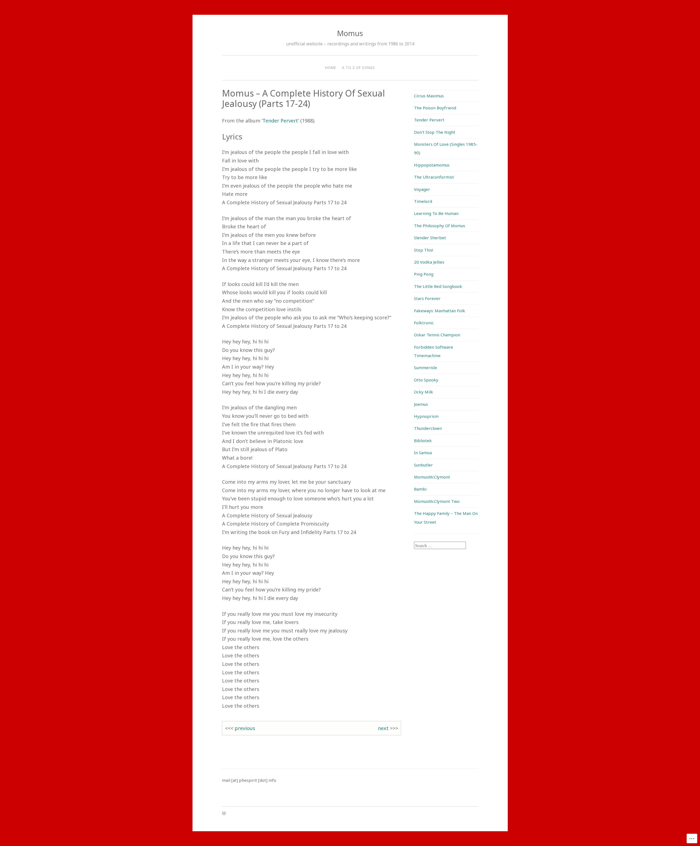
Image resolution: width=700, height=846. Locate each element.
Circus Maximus (429, 95)
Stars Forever (427, 298)
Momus (350, 33)
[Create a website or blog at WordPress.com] (224, 813)
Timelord (423, 201)
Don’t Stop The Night (434, 132)
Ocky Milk (423, 392)
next (383, 728)
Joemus (421, 404)
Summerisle (425, 367)
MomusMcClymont (432, 477)
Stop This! (423, 250)
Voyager (422, 189)
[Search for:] (440, 545)
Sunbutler (423, 465)
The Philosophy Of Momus (439, 225)
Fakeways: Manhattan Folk (439, 310)
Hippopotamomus (432, 165)
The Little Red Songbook (438, 286)
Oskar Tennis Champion (437, 334)
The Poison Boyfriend (435, 107)
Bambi (420, 489)
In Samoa (423, 452)
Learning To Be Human (436, 213)
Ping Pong (423, 274)
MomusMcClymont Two (437, 501)
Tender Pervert (280, 120)
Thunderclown (428, 428)
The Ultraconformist (434, 177)
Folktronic (424, 322)
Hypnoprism (426, 416)
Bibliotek (423, 440)
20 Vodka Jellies (429, 262)
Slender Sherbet (430, 237)
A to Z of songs (358, 67)
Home (330, 67)
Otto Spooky (426, 380)
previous (245, 728)
